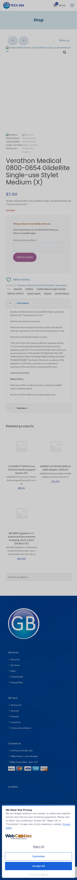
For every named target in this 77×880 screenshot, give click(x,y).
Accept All (38, 865)
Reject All (38, 846)
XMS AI (44, 874)
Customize (38, 856)
